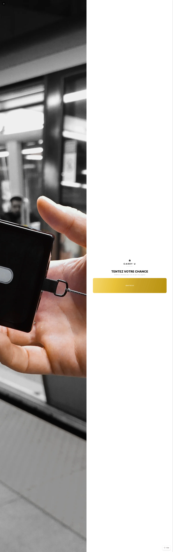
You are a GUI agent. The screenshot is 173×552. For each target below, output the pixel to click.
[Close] (4, 4)
